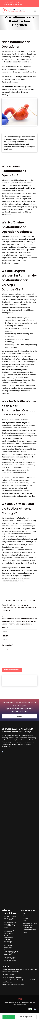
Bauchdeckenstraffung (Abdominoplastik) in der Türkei (11, 953)
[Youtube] (8, 987)
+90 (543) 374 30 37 (26, 1017)
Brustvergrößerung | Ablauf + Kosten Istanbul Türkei (10, 918)
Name (5, 627)
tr (5, 2)
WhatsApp (9, 1017)
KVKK (25, 932)
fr (13, 2)
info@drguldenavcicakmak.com (12, 4)
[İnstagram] (5, 987)
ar (11, 2)
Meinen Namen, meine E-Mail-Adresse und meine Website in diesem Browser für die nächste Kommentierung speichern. (19, 621)
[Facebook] (2, 987)
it (18, 2)
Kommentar (7, 645)
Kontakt (25, 918)
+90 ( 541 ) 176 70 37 (8, 974)
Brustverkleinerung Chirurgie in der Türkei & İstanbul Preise (10, 925)
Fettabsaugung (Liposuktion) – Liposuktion (9, 947)
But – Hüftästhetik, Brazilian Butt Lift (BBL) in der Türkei (10, 959)
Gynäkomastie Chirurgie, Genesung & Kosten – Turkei (9, 940)
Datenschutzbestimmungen (30, 923)
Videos (25, 916)
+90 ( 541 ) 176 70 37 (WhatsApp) (12, 977)
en (8, 2)
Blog (24, 921)
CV (24, 913)
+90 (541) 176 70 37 (19, 711)
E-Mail (5, 636)
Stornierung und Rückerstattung (28, 926)
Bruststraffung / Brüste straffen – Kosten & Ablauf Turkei (9, 932)
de (16, 2)
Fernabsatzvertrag (29, 930)
